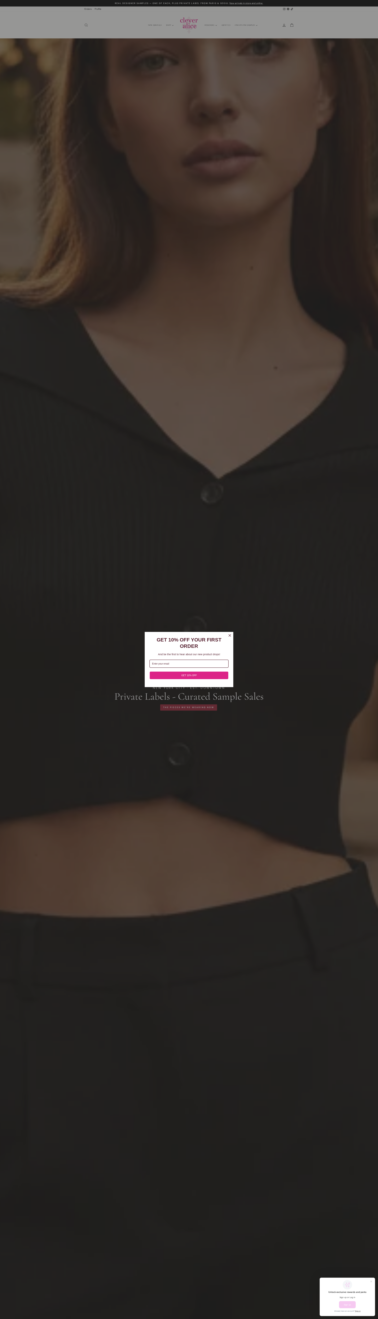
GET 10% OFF (189, 675)
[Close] (229, 635)
